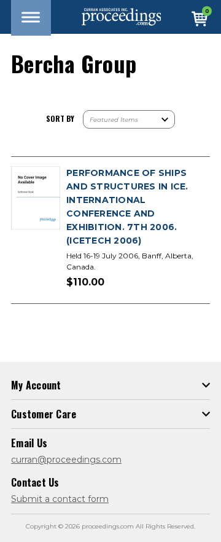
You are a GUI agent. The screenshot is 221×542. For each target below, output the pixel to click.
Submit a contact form (60, 498)
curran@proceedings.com (66, 459)
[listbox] (129, 119)
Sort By (60, 118)
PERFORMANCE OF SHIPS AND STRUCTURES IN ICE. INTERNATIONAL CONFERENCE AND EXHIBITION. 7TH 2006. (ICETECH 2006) (127, 206)
